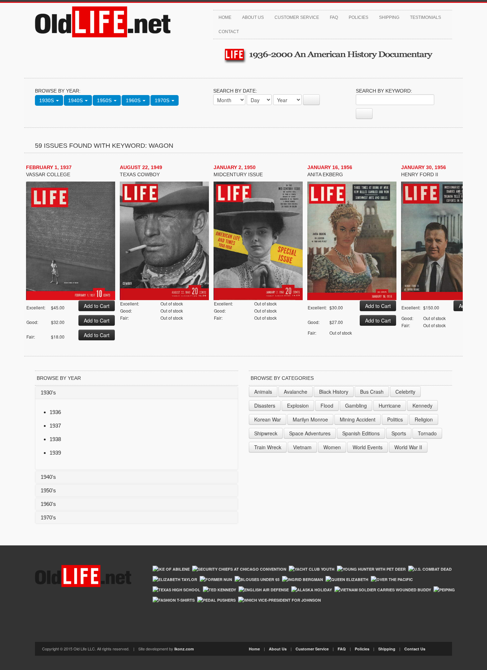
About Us (253, 17)
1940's (48, 477)
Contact (229, 31)
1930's (48, 392)
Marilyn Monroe (310, 419)
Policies (358, 17)
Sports (398, 433)
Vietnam (302, 447)
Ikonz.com (184, 648)
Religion (424, 419)
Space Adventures (309, 433)
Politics (395, 419)
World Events (368, 447)
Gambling (356, 405)
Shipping (389, 17)
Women (332, 447)
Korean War (267, 419)
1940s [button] (76, 100)
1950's (48, 490)
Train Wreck (267, 447)
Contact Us (414, 648)
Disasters (264, 405)
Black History (333, 391)
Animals (263, 391)
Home (225, 17)
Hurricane (390, 405)
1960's (48, 504)
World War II (408, 447)
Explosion (298, 405)
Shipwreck (265, 433)
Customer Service (297, 17)
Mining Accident (357, 419)
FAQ (334, 17)
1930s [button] (47, 100)
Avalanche (295, 391)
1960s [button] (134, 100)
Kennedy (422, 405)
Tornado (427, 433)
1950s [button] (105, 100)
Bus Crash (372, 391)
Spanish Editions (361, 433)
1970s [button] (163, 100)
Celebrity (405, 391)
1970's (48, 517)
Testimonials (425, 17)
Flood (327, 405)
